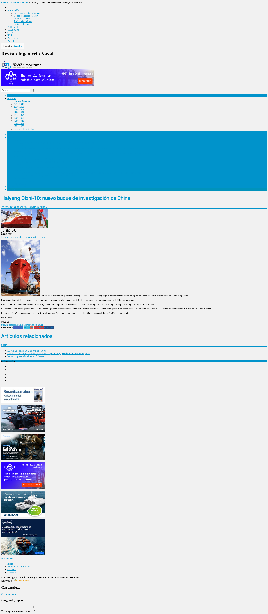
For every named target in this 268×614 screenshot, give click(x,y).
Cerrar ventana (8, 594)
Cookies (11, 572)
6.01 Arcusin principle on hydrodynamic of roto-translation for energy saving (57, 143)
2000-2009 (19, 107)
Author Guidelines (23, 21)
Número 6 (18, 140)
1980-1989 (19, 112)
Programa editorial (23, 18)
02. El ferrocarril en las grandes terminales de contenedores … (50, 175)
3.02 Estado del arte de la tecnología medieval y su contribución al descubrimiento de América (65, 162)
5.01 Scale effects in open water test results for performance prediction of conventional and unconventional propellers (78, 148)
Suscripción (13, 29)
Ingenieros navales (16, 186)
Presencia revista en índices (27, 13)
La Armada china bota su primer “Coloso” (28, 350)
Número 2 (18, 164)
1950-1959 (19, 121)
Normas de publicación (25, 181)
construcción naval (34, 324)
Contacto (11, 569)
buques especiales (10, 324)
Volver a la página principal (14, 206)
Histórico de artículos (24, 129)
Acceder (11, 41)
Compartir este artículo (34, 237)
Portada (4, 2)
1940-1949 (19, 123)
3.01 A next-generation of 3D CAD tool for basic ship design (49, 159)
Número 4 (18, 151)
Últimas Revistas (22, 101)
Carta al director (21, 24)
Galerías (11, 32)
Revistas (11, 98)
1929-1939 (19, 126)
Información (20, 184)
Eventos (11, 189)
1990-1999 (19, 109)
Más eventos (7, 558)
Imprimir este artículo (11, 237)
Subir (4, 344)
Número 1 (18, 170)
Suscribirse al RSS (38, 206)
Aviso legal (12, 38)
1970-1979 (19, 115)
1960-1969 (19, 118)
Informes (11, 134)
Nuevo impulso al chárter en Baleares (25, 356)
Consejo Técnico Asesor (26, 15)
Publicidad (12, 27)
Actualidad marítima (19, 2)
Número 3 (18, 156)
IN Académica (14, 137)
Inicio (10, 563)
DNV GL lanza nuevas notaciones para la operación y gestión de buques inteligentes (48, 353)
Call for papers (21, 178)
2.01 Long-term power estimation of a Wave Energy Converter (50, 167)
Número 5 (18, 145)
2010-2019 (19, 104)
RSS (9, 35)
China (22, 324)
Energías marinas (16, 132)
